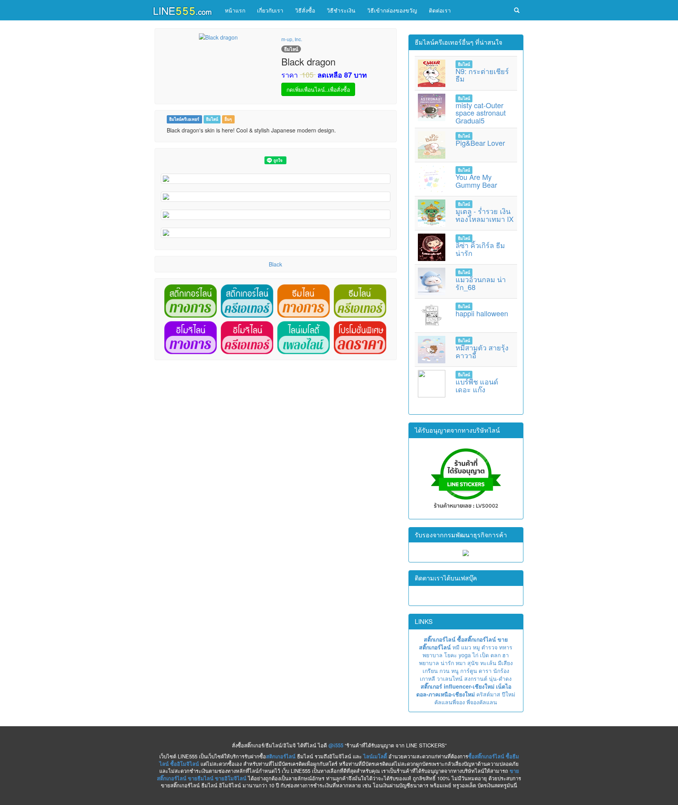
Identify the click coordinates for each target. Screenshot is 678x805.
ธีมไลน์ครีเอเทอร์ (184, 119)
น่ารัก (447, 663)
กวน (444, 670)
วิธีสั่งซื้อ (305, 10)
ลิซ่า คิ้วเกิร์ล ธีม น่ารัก (480, 249)
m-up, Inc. (291, 39)
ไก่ (475, 655)
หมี (455, 647)
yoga (465, 655)
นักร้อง (501, 670)
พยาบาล (433, 655)
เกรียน (430, 670)
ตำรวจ (489, 647)
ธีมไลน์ (212, 119)
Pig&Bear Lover (480, 143)
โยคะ (450, 655)
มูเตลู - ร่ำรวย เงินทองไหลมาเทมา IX (485, 215)
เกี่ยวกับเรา (270, 10)
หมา (461, 663)
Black (275, 264)
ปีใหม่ (508, 694)
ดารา (485, 670)
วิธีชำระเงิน (341, 10)
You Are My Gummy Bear (476, 181)
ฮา (505, 655)
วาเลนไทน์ (450, 678)
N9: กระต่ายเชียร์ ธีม (482, 75)
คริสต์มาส (488, 694)
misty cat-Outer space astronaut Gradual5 (481, 113)
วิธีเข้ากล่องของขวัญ (392, 10)
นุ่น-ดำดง (500, 678)
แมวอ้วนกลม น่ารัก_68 (481, 283)
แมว (466, 647)
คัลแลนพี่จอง (449, 702)
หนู (455, 670)
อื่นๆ (228, 119)
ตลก (495, 655)
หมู (476, 647)
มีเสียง (505, 663)
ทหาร (505, 647)
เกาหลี (427, 678)
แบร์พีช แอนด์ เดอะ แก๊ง (477, 385)
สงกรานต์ (475, 678)
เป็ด (484, 655)
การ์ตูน (468, 670)
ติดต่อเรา (440, 10)
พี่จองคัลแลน (482, 702)
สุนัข (473, 663)
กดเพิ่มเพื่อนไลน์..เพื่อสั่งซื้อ (318, 89)
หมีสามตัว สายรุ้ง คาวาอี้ (482, 351)
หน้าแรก (235, 10)
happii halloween (482, 313)
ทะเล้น (488, 663)
